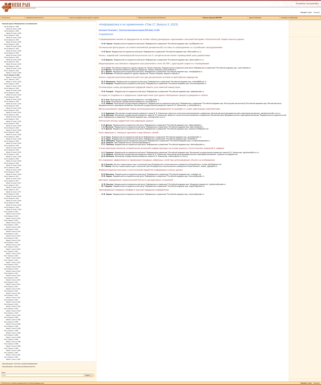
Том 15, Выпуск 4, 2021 (11, 106)
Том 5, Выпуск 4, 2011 (11, 282)
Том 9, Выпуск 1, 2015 (11, 225)
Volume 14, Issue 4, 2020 (12, 125)
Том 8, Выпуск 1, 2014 (11, 242)
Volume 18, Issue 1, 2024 (12, 68)
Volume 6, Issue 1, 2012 (12, 280)
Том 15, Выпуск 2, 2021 (11, 114)
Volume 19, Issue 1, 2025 (12, 51)
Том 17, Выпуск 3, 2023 (11, 75)
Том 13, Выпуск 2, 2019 (11, 150)
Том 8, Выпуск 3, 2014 (11, 233)
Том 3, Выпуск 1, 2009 (11, 330)
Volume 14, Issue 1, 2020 (12, 139)
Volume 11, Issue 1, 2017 (12, 192)
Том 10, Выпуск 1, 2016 (11, 207)
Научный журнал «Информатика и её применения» (19, 23)
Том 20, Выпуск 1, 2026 (11, 31)
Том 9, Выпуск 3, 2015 (11, 216)
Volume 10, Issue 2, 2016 (12, 205)
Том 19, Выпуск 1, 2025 (11, 48)
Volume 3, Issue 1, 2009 (12, 333)
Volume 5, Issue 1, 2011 (12, 297)
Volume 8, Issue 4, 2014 (12, 231)
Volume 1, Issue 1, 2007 (12, 359)
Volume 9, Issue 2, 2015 (12, 222)
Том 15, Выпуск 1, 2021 (11, 119)
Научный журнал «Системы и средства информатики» (19, 363)
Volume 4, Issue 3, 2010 (12, 306)
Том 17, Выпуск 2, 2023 (11, 79)
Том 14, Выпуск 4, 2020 (11, 123)
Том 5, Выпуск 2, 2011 (11, 291)
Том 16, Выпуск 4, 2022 (11, 88)
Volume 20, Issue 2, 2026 (12, 29)
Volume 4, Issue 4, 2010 (12, 302)
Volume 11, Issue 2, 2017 (12, 187)
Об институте (6, 17)
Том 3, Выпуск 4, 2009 (11, 317)
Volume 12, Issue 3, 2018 (12, 165)
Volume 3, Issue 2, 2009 (12, 328)
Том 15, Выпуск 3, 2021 (11, 110)
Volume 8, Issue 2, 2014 (12, 240)
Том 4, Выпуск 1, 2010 (11, 313)
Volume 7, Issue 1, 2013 (12, 262)
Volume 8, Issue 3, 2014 (12, 236)
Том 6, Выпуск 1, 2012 (11, 278)
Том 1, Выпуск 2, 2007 (11, 352)
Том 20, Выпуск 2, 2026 (11, 26)
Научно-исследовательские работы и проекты (84, 17)
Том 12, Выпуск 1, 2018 (11, 172)
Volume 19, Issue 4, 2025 (12, 37)
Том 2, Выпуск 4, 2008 (11, 335)
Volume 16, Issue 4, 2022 (12, 90)
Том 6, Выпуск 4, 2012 (11, 264)
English (309, 12)
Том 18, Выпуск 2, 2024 (11, 61)
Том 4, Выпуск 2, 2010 (11, 308)
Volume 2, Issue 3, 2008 (12, 341)
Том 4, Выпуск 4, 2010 (11, 300)
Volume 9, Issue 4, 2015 (12, 214)
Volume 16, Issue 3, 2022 (12, 95)
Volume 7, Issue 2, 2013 (12, 258)
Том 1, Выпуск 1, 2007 (11, 357)
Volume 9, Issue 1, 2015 (12, 227)
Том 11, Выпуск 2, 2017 (11, 185)
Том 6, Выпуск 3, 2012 (11, 269)
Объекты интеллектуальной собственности (152, 17)
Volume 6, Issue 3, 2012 (12, 271)
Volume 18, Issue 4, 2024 (12, 55)
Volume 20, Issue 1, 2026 (12, 33)
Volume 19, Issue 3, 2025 (12, 42)
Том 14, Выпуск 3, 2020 (11, 128)
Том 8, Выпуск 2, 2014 (11, 238)
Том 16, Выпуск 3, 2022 (11, 92)
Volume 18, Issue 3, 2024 (12, 59)
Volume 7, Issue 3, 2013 (12, 253)
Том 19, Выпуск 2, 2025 (11, 44)
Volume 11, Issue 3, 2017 (12, 183)
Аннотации (103, 30)
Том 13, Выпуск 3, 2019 (11, 145)
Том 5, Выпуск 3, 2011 (11, 286)
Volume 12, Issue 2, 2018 (12, 170)
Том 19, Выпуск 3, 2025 (11, 40)
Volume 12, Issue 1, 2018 (12, 174)
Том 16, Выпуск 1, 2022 (11, 101)
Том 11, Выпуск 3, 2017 (11, 181)
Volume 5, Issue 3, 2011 (12, 289)
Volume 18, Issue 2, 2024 (12, 64)
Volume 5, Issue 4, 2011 (12, 284)
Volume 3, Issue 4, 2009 (12, 319)
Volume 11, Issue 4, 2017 (12, 178)
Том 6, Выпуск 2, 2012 (11, 273)
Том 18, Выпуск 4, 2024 (11, 53)
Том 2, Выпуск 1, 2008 (11, 348)
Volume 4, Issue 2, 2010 (12, 311)
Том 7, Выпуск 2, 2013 (11, 255)
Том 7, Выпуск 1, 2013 (11, 260)
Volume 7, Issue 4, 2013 (12, 249)
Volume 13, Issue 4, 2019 (12, 143)
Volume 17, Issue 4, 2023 (12, 73)
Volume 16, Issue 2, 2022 (12, 99)
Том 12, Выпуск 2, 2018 (11, 167)
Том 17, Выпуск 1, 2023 (11, 84)
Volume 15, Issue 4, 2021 (12, 108)
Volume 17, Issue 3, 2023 (12, 77)
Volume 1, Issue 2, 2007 (12, 355)
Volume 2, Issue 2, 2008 (12, 346)
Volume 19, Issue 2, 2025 (12, 46)
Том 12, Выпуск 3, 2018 (11, 163)
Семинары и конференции (289, 17)
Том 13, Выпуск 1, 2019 (11, 154)
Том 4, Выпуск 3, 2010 (11, 304)
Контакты (317, 12)
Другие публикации (255, 17)
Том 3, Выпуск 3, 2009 (11, 322)
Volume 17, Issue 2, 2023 (12, 81)
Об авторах (112, 30)
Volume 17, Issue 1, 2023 (12, 86)
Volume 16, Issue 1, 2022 (12, 103)
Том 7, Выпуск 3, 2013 (11, 251)
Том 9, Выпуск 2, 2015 (11, 220)
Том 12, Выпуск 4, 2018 (11, 159)
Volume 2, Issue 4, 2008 (12, 337)
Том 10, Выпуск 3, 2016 (11, 198)
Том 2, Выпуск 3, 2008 (11, 339)
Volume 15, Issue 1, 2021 (12, 121)
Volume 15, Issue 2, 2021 (12, 117)
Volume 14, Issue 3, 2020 (12, 130)
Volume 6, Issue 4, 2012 (12, 267)
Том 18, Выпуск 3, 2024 (11, 57)
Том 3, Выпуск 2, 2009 (11, 326)
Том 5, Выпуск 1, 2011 (11, 295)
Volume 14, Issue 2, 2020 (12, 134)
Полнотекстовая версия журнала (139, 30)
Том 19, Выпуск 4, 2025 (11, 35)
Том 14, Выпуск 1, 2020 (11, 137)
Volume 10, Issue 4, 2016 (12, 196)
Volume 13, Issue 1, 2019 (12, 156)
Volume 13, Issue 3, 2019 (12, 148)
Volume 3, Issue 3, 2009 (12, 324)
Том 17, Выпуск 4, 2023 (11, 70)
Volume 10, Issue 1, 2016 (12, 209)
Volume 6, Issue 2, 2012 (12, 275)
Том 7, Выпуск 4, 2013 (11, 247)
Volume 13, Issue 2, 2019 (12, 152)
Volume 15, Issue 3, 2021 (12, 112)
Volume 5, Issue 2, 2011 (12, 293)
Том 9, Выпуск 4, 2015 (11, 211)
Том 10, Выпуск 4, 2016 (11, 194)
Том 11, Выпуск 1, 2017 (11, 189)
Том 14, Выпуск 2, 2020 (11, 132)
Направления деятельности (35, 17)
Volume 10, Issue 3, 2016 (12, 200)
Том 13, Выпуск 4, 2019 (11, 141)
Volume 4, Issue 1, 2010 (12, 315)
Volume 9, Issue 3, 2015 (12, 218)
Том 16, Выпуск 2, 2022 (11, 97)
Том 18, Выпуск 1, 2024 (11, 66)
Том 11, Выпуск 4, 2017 (11, 176)
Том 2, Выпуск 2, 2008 (11, 344)
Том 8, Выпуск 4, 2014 (11, 229)
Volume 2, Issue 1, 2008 (12, 350)
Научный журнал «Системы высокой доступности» (18, 366)
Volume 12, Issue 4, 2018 (12, 161)
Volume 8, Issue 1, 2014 (12, 244)
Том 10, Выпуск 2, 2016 (11, 203)
